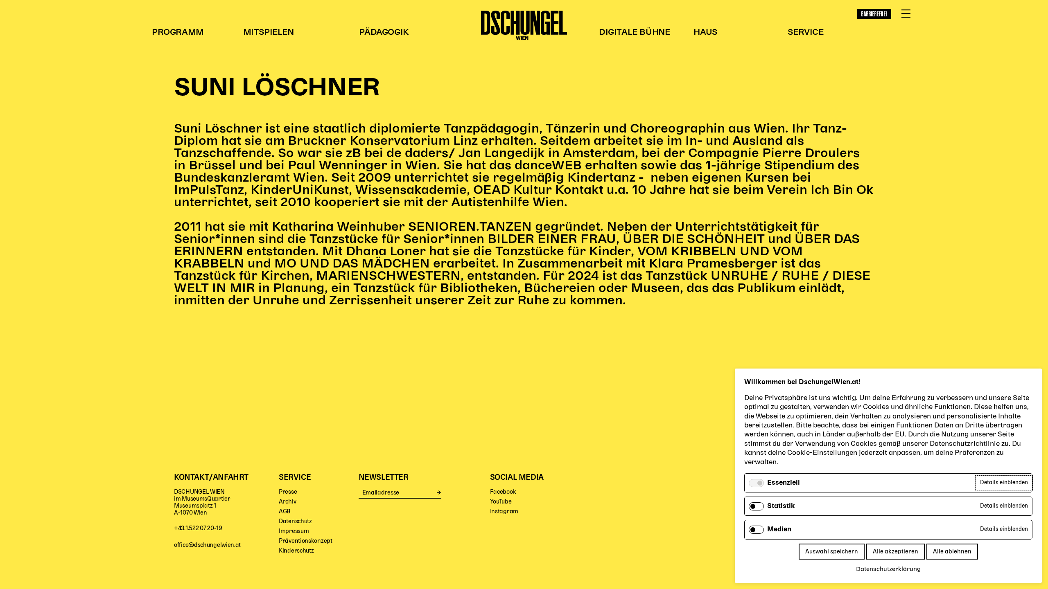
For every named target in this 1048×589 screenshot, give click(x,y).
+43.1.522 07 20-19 (198, 528)
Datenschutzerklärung (888, 569)
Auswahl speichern (831, 551)
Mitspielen (268, 32)
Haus (705, 32)
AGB (285, 511)
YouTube (501, 501)
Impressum (294, 531)
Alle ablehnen (952, 551)
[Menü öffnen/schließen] (905, 13)
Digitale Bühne (634, 32)
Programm (178, 32)
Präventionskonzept (305, 541)
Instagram (504, 511)
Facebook (503, 492)
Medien (779, 530)
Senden (439, 492)
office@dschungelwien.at (207, 545)
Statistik (781, 506)
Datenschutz (295, 521)
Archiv (287, 501)
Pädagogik (384, 32)
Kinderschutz (296, 550)
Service (805, 32)
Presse (288, 492)
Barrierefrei (874, 14)
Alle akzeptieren (895, 551)
